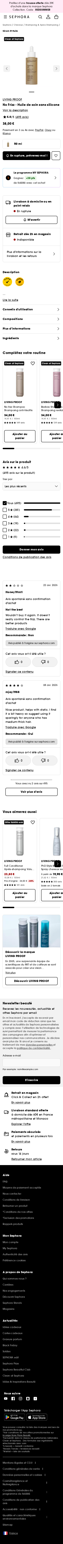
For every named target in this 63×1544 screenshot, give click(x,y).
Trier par (7, 479)
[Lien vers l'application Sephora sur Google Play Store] (14, 1417)
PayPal (39, 130)
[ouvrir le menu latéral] (5, 17)
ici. (20, 1430)
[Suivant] (56, 68)
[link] (31, 550)
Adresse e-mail (12, 1055)
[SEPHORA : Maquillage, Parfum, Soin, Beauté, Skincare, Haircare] (19, 17)
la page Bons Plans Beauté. (17, 1435)
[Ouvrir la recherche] (40, 17)
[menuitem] (48, 17)
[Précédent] (6, 68)
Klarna (7, 133)
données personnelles (39, 1044)
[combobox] (31, 486)
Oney (48, 130)
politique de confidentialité (34, 1048)
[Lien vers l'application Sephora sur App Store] (36, 1417)
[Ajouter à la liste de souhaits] (32, 363)
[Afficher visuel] (31, 66)
